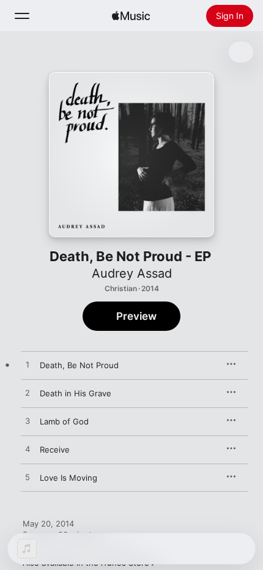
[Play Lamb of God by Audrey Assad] (27, 421)
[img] (131, 15)
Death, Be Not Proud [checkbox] (79, 365)
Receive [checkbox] (55, 449)
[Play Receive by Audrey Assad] (27, 449)
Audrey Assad (132, 273)
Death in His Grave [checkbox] (75, 393)
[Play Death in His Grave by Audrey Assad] (27, 393)
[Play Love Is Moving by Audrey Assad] (27, 477)
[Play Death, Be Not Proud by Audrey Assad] (27, 365)
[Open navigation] (22, 15)
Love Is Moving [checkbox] (68, 478)
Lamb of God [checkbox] (64, 421)
